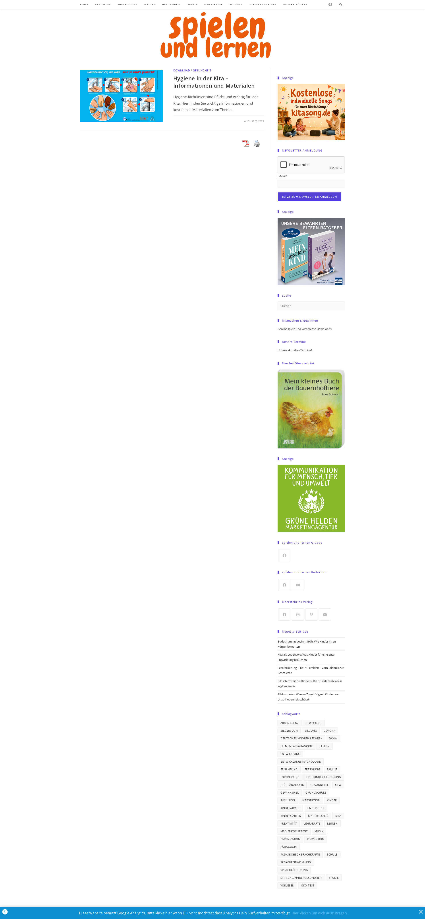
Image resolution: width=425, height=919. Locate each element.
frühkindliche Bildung (323, 777)
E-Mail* (282, 176)
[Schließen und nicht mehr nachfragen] (421, 913)
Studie (334, 878)
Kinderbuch (316, 808)
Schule (332, 854)
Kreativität (288, 823)
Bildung (311, 731)
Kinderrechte (318, 816)
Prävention (315, 839)
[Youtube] (298, 585)
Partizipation (290, 839)
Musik (319, 831)
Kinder (332, 800)
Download (181, 70)
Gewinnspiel (289, 792)
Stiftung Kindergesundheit (301, 878)
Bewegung (313, 723)
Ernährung (289, 769)
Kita (338, 816)
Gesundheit (202, 70)
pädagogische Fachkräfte (300, 854)
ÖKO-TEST (307, 885)
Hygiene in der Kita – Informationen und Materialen (214, 82)
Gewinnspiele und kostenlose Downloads (305, 329)
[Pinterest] (311, 614)
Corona (329, 731)
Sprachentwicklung (295, 862)
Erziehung (312, 769)
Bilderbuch (289, 731)
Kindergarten (290, 816)
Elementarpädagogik (296, 746)
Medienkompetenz (294, 831)
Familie (332, 769)
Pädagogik (288, 847)
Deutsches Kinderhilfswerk (301, 738)
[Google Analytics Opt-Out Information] (5, 913)
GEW (338, 785)
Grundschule (315, 792)
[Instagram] (298, 614)
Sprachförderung (294, 870)
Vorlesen (287, 885)
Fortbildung (289, 777)
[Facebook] (330, 4)
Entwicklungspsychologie (300, 762)
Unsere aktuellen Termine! (295, 350)
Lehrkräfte (312, 823)
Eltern (324, 746)
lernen (332, 823)
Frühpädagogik (292, 785)
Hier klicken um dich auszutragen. (320, 913)
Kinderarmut (290, 808)
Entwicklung (290, 754)
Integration (311, 800)
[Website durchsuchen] (341, 4)
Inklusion (287, 800)
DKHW (333, 738)
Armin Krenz (289, 723)
